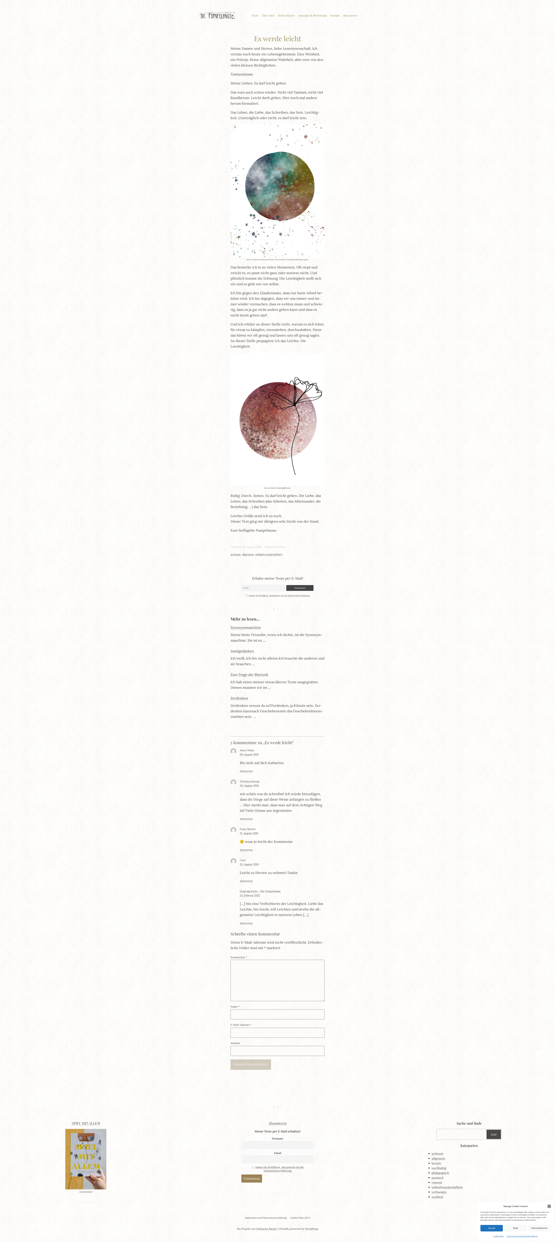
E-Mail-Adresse (241, 1024)
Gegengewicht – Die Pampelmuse (260, 891)
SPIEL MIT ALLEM (86, 1123)
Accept (491, 1228)
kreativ (436, 1163)
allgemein (248, 554)
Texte (255, 15)
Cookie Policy (498, 1236)
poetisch (437, 1178)
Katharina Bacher (266, 1228)
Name (235, 1006)
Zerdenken (239, 698)
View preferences (539, 1228)
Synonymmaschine (246, 627)
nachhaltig (439, 1168)
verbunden (439, 1192)
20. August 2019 (249, 754)
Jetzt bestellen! (85, 1192)
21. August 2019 (249, 833)
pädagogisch (440, 1173)
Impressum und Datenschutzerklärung (522, 1236)
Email (277, 1153)
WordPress (311, 1228)
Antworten (246, 771)
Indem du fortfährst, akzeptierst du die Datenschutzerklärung (279, 595)
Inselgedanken (242, 651)
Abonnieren (277, 1123)
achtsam (236, 554)
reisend (437, 1182)
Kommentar (239, 957)
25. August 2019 (249, 864)
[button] (549, 1206)
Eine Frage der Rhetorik (249, 674)
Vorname (277, 1138)
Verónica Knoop (249, 781)
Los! (494, 1134)
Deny (515, 1228)
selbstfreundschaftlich (268, 554)
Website (235, 1043)
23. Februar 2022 (250, 895)
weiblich (437, 1197)
